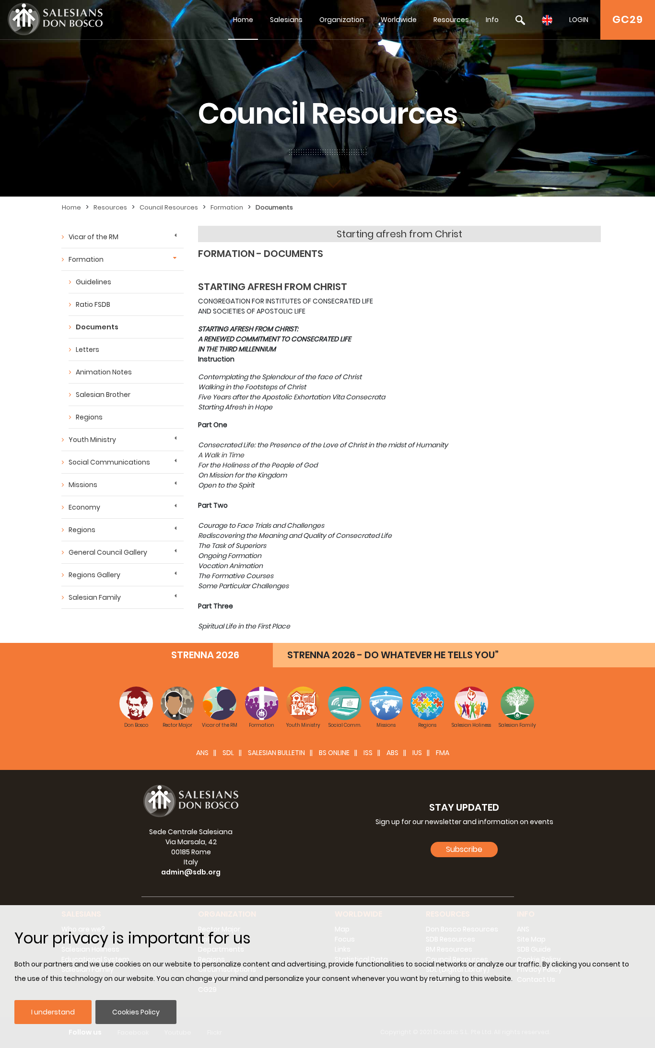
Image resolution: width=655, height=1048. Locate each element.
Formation (227, 207)
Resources (451, 19)
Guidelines (93, 282)
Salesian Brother (103, 394)
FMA (442, 752)
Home (243, 19)
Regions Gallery (94, 575)
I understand (53, 1012)
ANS (202, 752)
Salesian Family (95, 597)
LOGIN (578, 19)
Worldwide (399, 19)
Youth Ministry (92, 439)
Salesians (286, 19)
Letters (87, 349)
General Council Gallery (108, 552)
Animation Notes (104, 372)
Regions (89, 417)
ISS (368, 752)
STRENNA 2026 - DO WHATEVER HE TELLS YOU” (393, 655)
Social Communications (109, 462)
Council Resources (169, 207)
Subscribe (464, 849)
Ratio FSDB (93, 304)
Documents (274, 207)
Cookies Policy (136, 1012)
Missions (83, 484)
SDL (228, 752)
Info (492, 19)
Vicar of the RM (93, 237)
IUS (417, 752)
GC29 (627, 19)
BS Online (334, 752)
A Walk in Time (221, 455)
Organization (341, 19)
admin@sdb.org (191, 872)
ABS (392, 752)
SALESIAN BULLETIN (276, 752)
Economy (84, 507)
